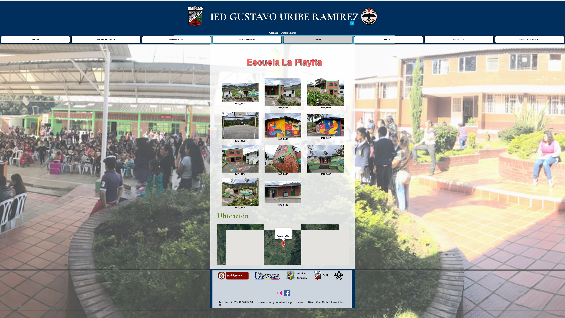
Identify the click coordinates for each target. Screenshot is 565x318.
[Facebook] (287, 293)
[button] (352, 22)
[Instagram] (279, 293)
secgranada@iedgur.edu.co (286, 302)
